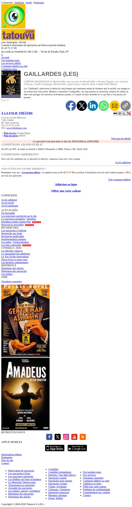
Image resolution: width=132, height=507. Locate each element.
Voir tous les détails (121, 138)
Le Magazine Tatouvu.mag (22, 482)
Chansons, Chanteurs (59, 489)
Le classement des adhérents (15, 253)
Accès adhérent (123, 162)
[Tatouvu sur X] (57, 439)
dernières (31, 219)
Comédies (53, 469)
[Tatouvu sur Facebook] (49, 439)
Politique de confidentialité (96, 489)
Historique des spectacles (14, 271)
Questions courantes (11, 281)
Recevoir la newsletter (12, 224)
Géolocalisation (21, 242)
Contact (5, 463)
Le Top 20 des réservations (15, 256)
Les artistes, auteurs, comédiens (24, 491)
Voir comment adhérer (119, 179)
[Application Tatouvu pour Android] (77, 451)
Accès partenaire (9, 205)
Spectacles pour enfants (60, 480)
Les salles (6, 242)
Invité (29, 2)
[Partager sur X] (82, 106)
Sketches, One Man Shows (62, 475)
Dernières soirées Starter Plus (16, 221)
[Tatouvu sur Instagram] (65, 439)
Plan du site (7, 460)
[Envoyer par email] (114, 106)
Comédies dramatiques (59, 472)
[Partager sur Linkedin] (93, 106)
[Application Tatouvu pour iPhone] (55, 451)
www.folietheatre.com (17, 128)
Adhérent (19, 2)
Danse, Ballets (55, 498)
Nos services (89, 475)
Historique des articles (12, 268)
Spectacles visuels (57, 478)
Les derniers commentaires (14, 262)
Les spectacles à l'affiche (13, 230)
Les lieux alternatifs (11, 245)
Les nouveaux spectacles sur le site (19, 216)
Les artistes (7, 274)
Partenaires (6, 457)
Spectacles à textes (57, 483)
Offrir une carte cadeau (66, 190)
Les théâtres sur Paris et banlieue (24, 479)
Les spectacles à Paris (19, 473)
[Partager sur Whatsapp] (104, 106)
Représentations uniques (13, 239)
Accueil (5, 57)
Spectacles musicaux (58, 492)
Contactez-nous (9, 69)
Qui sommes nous (10, 60)
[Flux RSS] (82, 439)
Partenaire (39, 2)
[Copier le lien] (125, 106)
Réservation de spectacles (21, 470)
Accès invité (7, 202)
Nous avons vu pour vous (14, 259)
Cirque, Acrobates (57, 486)
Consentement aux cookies (96, 492)
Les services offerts (11, 63)
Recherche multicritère (12, 236)
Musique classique (57, 495)
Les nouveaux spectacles (20, 476)
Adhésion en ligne (66, 184)
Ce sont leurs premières (13, 219)
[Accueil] (13, 27)
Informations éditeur (11, 454)
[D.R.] (11, 97)
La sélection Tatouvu (12, 250)
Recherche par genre (11, 233)
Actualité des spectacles (20, 488)
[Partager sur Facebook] (71, 106)
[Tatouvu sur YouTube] (73, 439)
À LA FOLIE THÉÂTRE (17, 113)
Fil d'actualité (8, 213)
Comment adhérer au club (14, 66)
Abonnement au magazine (21, 485)
